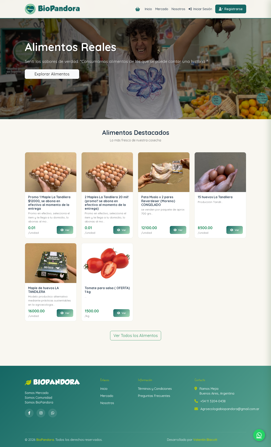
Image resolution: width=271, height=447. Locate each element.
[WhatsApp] (52, 413)
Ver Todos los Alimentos (135, 335)
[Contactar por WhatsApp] (259, 435)
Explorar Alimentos (52, 73)
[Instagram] (41, 413)
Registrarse (233, 9)
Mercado (161, 9)
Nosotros (178, 9)
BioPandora (56, 382)
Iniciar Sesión (202, 9)
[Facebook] (29, 413)
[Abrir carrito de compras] (138, 9)
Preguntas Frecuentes (154, 396)
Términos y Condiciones (155, 389)
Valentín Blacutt (205, 440)
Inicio (148, 9)
